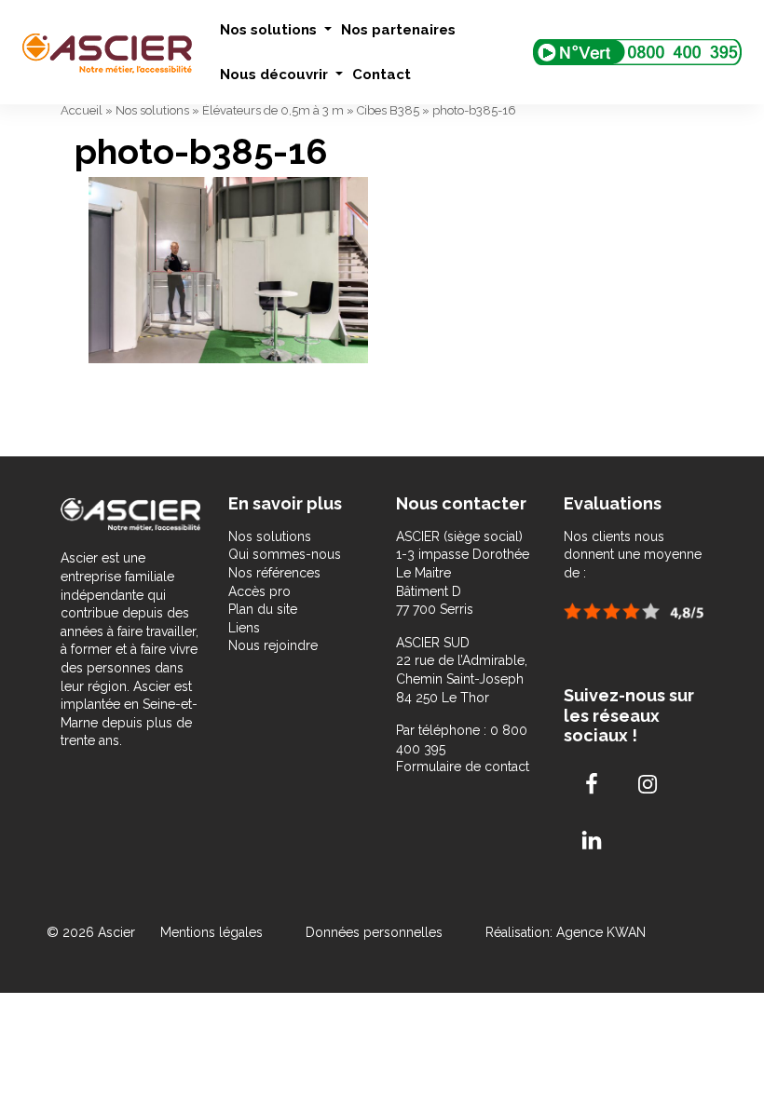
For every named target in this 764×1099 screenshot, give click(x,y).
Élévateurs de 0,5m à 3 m (273, 110)
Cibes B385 (388, 110)
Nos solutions (270, 29)
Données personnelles (374, 932)
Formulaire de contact (462, 766)
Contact (381, 74)
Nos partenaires (398, 29)
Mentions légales (213, 932)
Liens (244, 627)
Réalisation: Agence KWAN (565, 932)
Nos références (274, 572)
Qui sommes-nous (284, 554)
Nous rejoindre (273, 645)
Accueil (81, 110)
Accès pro (259, 591)
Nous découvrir (276, 74)
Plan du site (262, 609)
